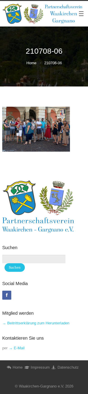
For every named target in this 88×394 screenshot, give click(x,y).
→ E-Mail (17, 348)
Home (31, 63)
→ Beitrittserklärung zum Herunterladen (35, 323)
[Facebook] (6, 295)
